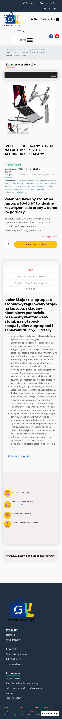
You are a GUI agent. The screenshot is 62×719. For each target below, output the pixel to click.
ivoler (36, 183)
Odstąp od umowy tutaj (19, 456)
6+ (17, 181)
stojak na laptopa (26, 189)
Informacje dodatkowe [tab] (31, 276)
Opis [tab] (31, 270)
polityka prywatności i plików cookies (24, 688)
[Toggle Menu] (19, 32)
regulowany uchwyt (44, 186)
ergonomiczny (26, 183)
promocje (10, 635)
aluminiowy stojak (45, 181)
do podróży (15, 183)
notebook (52, 183)
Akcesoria (36, 50)
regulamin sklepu (14, 678)
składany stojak (11, 189)
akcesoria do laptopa (28, 181)
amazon (26, 175)
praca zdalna (29, 186)
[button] (49, 89)
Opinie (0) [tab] (31, 289)
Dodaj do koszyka (35, 244)
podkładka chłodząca (14, 186)
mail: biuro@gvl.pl (14, 664)
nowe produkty (13, 640)
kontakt (10, 693)
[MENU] (30, 40)
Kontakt (52, 9)
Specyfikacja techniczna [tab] (31, 283)
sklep (43, 175)
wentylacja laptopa (18, 192)
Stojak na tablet (41, 189)
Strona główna (12, 50)
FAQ (44, 9)
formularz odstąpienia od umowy (22, 683)
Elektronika (25, 50)
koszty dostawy (14, 698)
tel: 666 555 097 (14, 659)
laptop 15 (43, 183)
